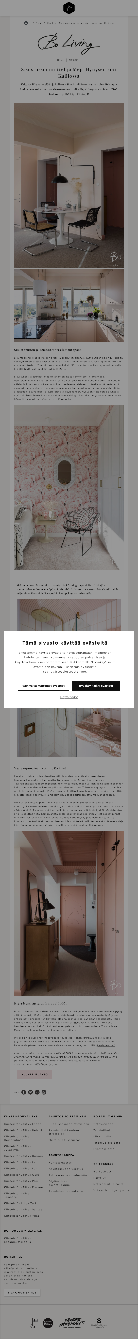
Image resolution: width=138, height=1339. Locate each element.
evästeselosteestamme (68, 671)
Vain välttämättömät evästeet (43, 685)
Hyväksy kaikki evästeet (96, 685)
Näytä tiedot (69, 697)
